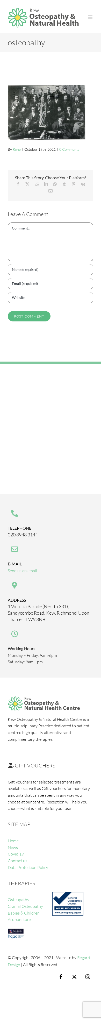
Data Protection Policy (28, 867)
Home (13, 840)
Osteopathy (18, 899)
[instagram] (87, 976)
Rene (17, 149)
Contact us (17, 860)
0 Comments (69, 149)
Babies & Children (24, 913)
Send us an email (22, 570)
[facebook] (60, 976)
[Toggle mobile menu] (90, 17)
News (13, 847)
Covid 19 (16, 854)
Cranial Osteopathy (25, 906)
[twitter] (74, 976)
